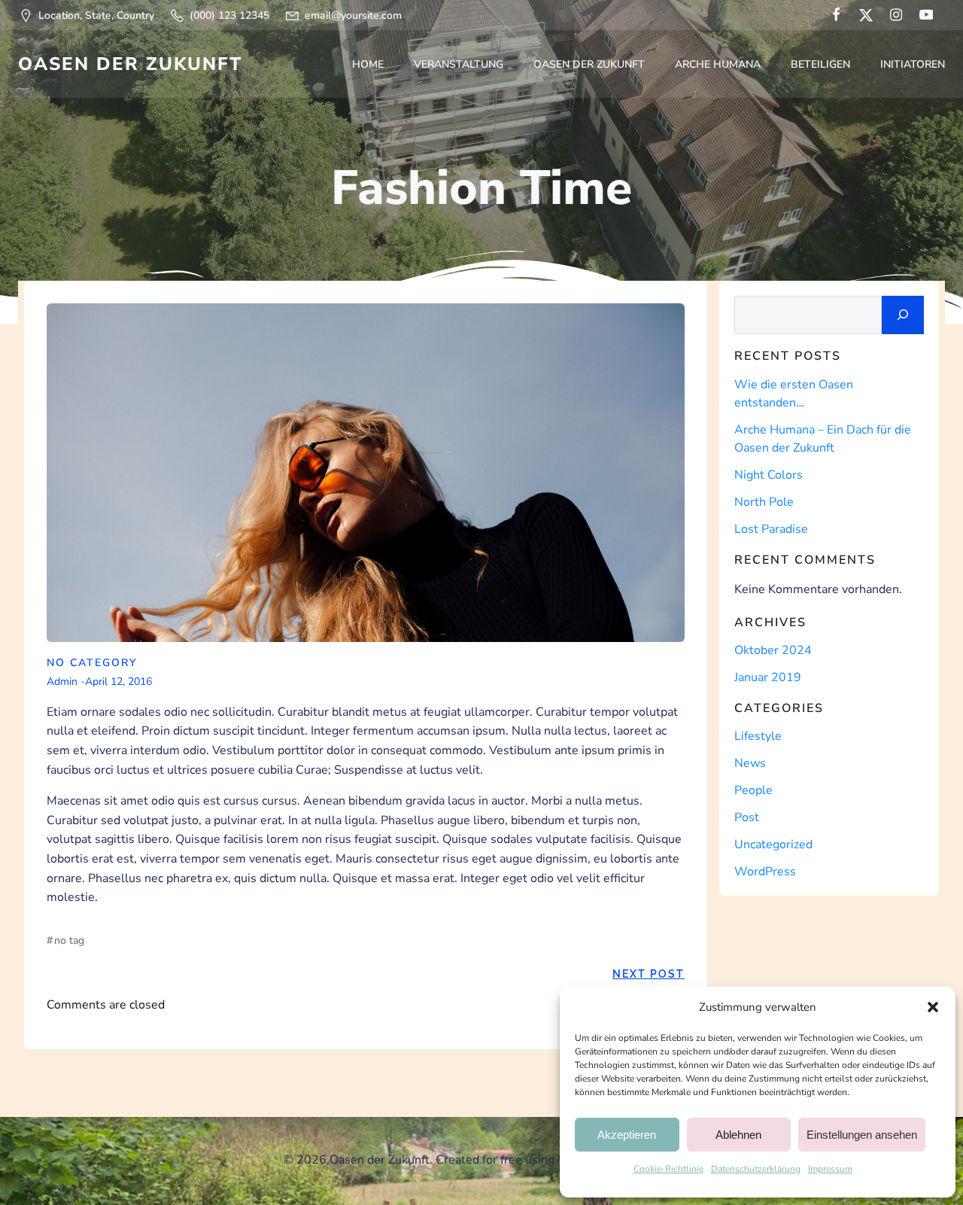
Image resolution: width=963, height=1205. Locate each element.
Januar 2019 (767, 677)
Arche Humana (718, 64)
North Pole (764, 502)
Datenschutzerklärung (755, 1169)
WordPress (765, 871)
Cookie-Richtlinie (668, 1169)
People (753, 790)
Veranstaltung (458, 64)
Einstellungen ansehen (862, 1134)
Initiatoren (912, 64)
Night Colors (768, 475)
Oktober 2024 (773, 650)
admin (62, 681)
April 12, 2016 (118, 681)
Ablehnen (738, 1134)
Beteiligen (820, 64)
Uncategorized (773, 844)
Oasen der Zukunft (589, 64)
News (750, 763)
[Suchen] (903, 315)
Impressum (830, 1169)
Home (368, 64)
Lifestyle (758, 736)
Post (746, 817)
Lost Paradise (771, 529)
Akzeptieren (626, 1134)
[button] (932, 1007)
